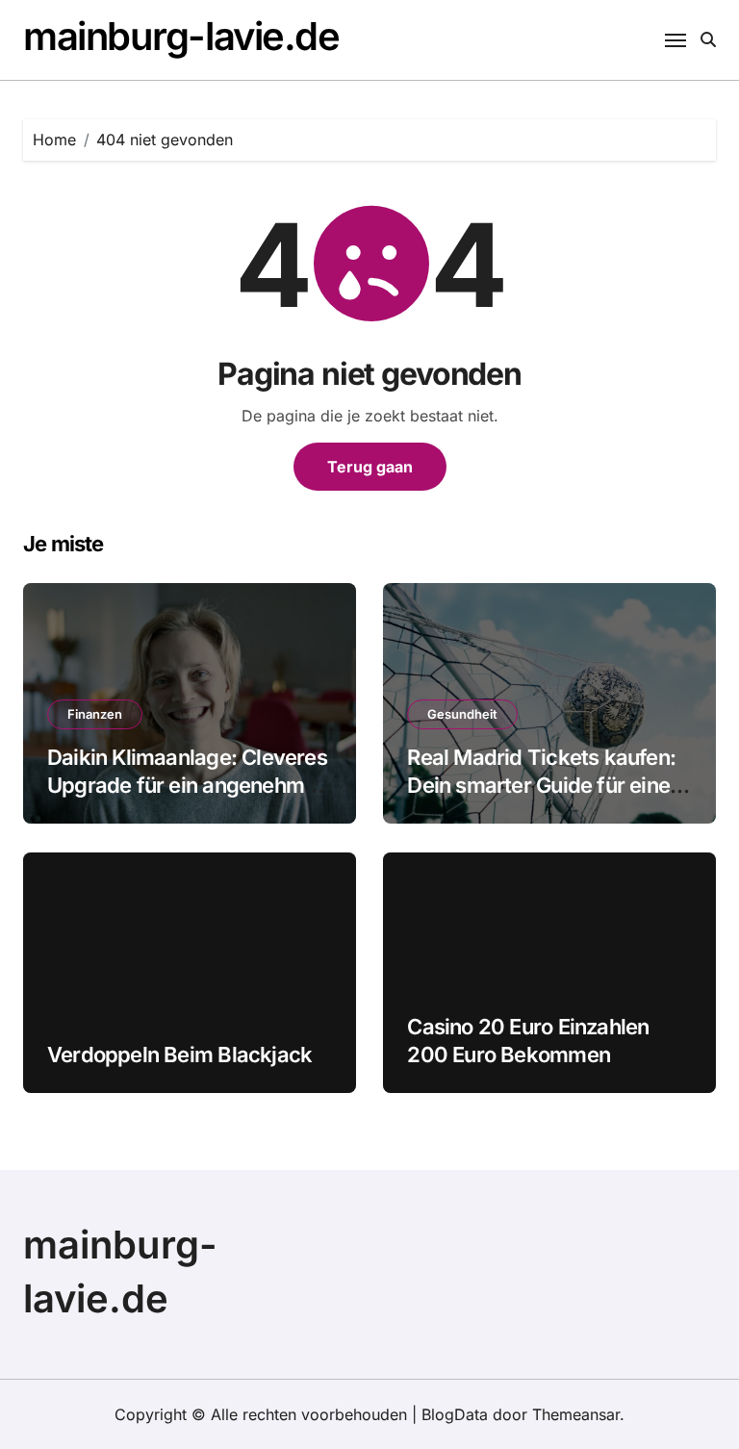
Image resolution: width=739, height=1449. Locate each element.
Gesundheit (462, 714)
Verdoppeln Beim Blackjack (179, 1054)
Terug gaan (370, 466)
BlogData (454, 1414)
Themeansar (576, 1414)
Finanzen (94, 714)
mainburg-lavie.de (181, 36)
